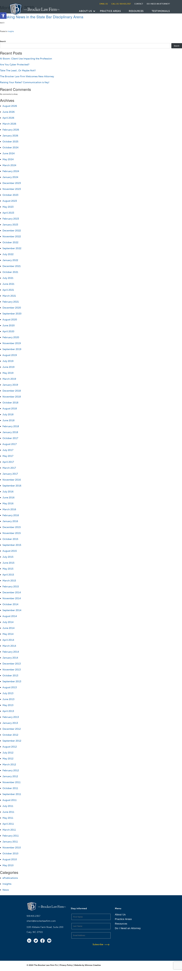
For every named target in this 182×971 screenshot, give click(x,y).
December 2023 (11, 183)
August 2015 (9, 550)
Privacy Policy (66, 965)
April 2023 (8, 212)
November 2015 (11, 533)
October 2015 (10, 539)
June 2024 (8, 153)
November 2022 (11, 236)
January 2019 (10, 384)
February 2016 (10, 515)
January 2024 (10, 177)
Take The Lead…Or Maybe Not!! (18, 70)
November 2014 (11, 598)
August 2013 (9, 687)
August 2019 (9, 355)
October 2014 (10, 604)
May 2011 (7, 817)
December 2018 (11, 390)
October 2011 (10, 788)
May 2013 (7, 705)
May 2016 (7, 503)
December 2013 (11, 663)
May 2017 (7, 455)
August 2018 (9, 408)
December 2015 (11, 527)
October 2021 (10, 272)
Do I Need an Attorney (128, 928)
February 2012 (10, 770)
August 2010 (9, 859)
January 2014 (10, 657)
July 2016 (7, 491)
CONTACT (138, 4)
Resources (136, 11)
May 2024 (8, 159)
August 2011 (9, 800)
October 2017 (10, 438)
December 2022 (11, 230)
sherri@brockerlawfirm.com (41, 921)
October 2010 (10, 853)
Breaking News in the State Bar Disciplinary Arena (41, 16)
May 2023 (7, 206)
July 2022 (7, 254)
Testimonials (161, 11)
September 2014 (11, 610)
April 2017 (8, 461)
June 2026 (8, 111)
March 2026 (9, 123)
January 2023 (10, 224)
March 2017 (9, 467)
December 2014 (11, 592)
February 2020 (10, 337)
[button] (3, 15)
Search (3, 41)
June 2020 (8, 325)
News (5, 889)
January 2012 (10, 776)
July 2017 (7, 450)
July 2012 (7, 752)
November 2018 (11, 396)
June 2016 (8, 497)
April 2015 (8, 574)
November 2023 (11, 189)
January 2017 (10, 473)
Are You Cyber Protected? (14, 64)
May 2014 (7, 633)
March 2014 (9, 645)
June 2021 (8, 283)
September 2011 (11, 794)
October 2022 (10, 242)
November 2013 (11, 669)
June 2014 (8, 628)
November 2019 (11, 343)
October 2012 (10, 734)
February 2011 (10, 835)
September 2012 (11, 740)
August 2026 (9, 105)
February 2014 (10, 651)
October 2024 (10, 147)
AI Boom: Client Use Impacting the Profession (26, 58)
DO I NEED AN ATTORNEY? (158, 4)
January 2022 (10, 260)
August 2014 (9, 616)
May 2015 (7, 568)
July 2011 (7, 806)
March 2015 (9, 580)
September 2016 (11, 485)
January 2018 (10, 432)
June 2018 (8, 420)
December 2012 (11, 728)
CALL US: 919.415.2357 (121, 4)
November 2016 (11, 479)
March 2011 (9, 829)
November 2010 (11, 847)
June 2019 (8, 366)
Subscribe (98, 944)
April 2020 (8, 331)
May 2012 (7, 758)
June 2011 (8, 811)
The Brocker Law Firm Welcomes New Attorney (27, 76)
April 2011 (8, 823)
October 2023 (10, 194)
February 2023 (10, 218)
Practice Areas (110, 11)
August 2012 (9, 746)
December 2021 (11, 266)
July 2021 (7, 277)
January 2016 (10, 521)
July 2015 (7, 556)
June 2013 (8, 699)
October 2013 (10, 675)
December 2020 (11, 307)
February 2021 (10, 301)
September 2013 (11, 681)
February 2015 (10, 586)
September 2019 (11, 349)
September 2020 (12, 313)
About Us (85, 11)
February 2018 (10, 426)
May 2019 (7, 372)
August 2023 (9, 200)
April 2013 (8, 711)
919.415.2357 (33, 916)
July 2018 (7, 414)
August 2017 (9, 444)
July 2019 (7, 361)
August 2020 (9, 319)
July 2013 (7, 693)
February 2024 (10, 171)
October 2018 (10, 402)
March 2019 (9, 378)
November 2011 (11, 782)
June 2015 (8, 562)
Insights (11, 31)
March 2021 (9, 295)
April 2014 (8, 639)
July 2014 (7, 622)
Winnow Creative (93, 965)
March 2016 (9, 509)
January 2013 (10, 722)
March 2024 (9, 165)
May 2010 (8, 865)
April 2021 (8, 289)
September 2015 (11, 544)
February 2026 (10, 129)
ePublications (10, 877)
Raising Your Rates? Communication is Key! (24, 82)
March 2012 (9, 764)
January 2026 (10, 135)
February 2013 (10, 717)
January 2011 (10, 841)
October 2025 (10, 141)
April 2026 (8, 117)
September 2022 (11, 248)
